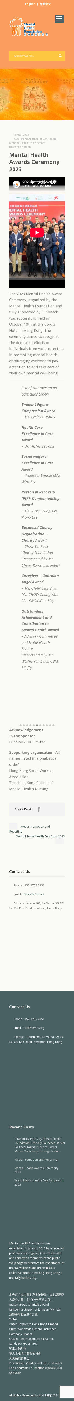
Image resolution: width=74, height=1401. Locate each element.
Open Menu (59, 19)
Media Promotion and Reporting (35, 1159)
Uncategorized (20, 147)
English (30, 4)
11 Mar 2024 (21, 134)
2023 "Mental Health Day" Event (35, 139)
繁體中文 (45, 4)
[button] (20, 725)
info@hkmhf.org (33, 894)
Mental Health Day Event (27, 143)
